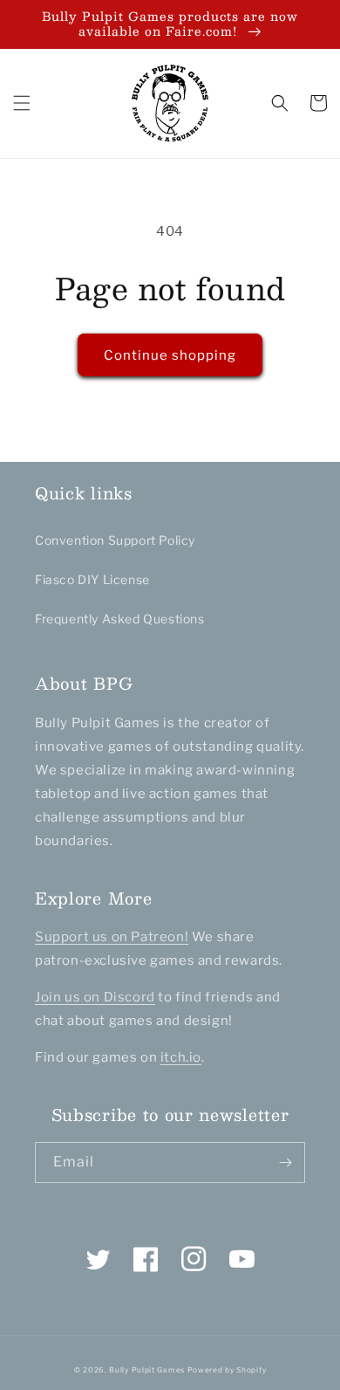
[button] (22, 103)
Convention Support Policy (115, 540)
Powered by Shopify (227, 1370)
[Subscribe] (285, 1162)
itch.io (180, 1057)
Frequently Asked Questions (120, 618)
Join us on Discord (95, 997)
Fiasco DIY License (92, 579)
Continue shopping (170, 355)
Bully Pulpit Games (147, 1370)
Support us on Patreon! (111, 937)
